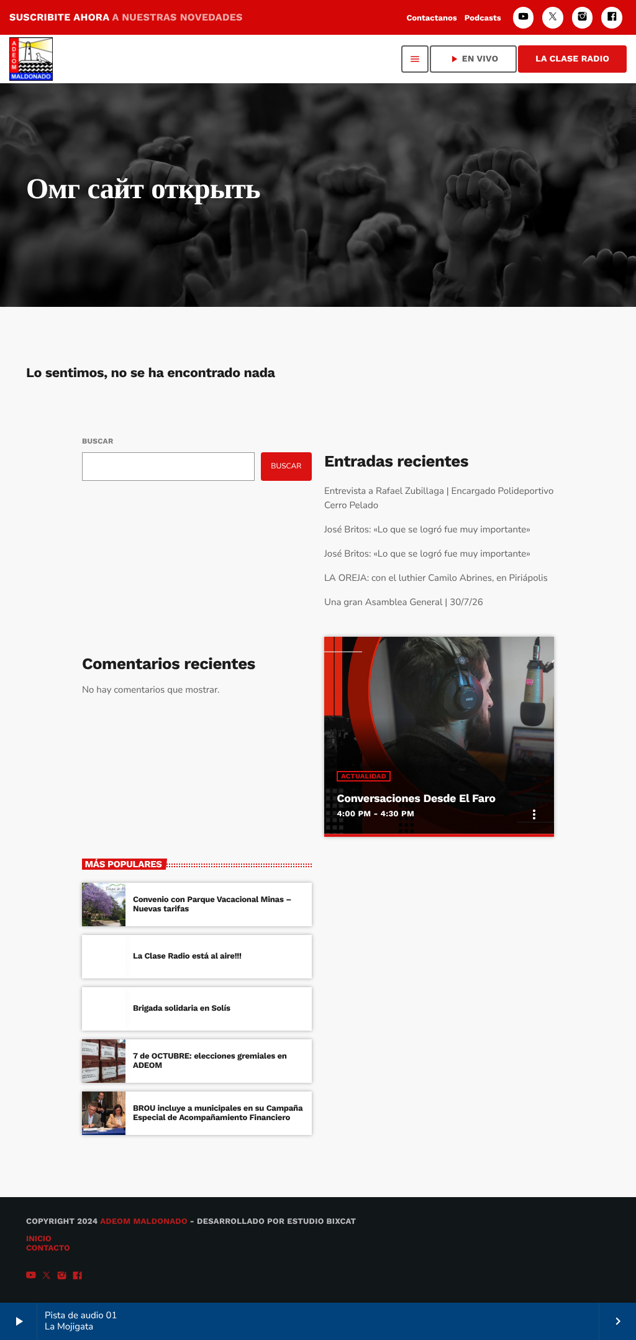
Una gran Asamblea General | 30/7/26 (403, 602)
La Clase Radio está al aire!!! (187, 956)
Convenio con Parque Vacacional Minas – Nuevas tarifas (212, 904)
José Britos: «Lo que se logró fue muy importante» (427, 530)
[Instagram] (582, 18)
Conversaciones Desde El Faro (416, 798)
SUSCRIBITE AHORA (126, 17)
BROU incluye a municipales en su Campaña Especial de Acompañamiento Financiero (217, 1113)
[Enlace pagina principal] (31, 59)
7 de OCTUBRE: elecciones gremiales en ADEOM (210, 1061)
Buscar (97, 441)
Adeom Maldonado (144, 1221)
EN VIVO (473, 59)
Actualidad (363, 776)
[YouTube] (523, 18)
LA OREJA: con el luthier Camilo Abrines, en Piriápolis (436, 578)
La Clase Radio (572, 59)
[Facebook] (611, 18)
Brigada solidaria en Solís (181, 1008)
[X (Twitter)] (552, 18)
